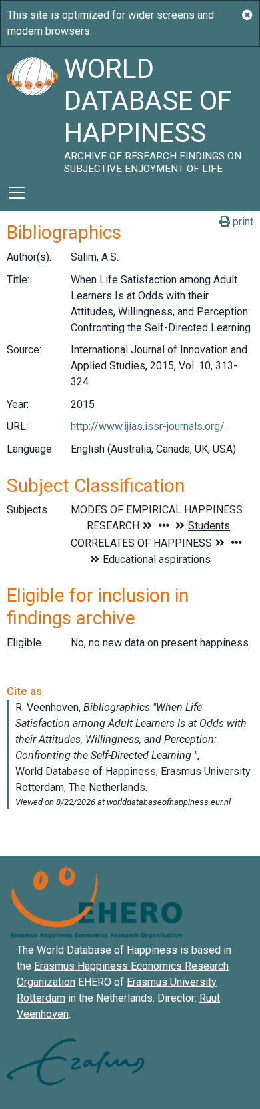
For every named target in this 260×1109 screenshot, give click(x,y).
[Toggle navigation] (17, 192)
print (241, 221)
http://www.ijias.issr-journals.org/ (148, 426)
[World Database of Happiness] (32, 111)
